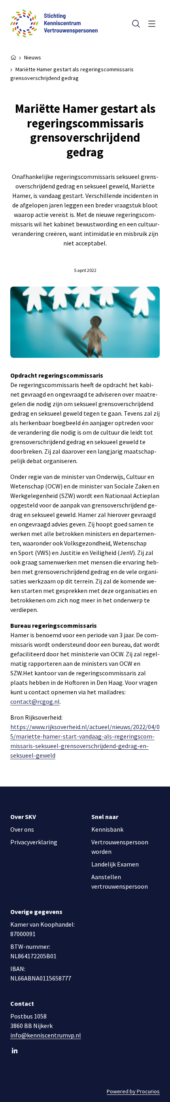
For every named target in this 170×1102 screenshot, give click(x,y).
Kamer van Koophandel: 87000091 (42, 929)
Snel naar (104, 817)
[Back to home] (54, 23)
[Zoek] (134, 23)
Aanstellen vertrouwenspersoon (119, 881)
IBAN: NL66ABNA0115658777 (40, 973)
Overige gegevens (36, 912)
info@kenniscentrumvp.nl (45, 1035)
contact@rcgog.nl (35, 701)
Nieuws (32, 57)
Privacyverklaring (33, 842)
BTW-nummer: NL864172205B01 (33, 951)
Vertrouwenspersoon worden (119, 846)
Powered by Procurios (133, 1091)
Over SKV (23, 817)
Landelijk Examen (115, 864)
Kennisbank (107, 829)
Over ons (22, 829)
